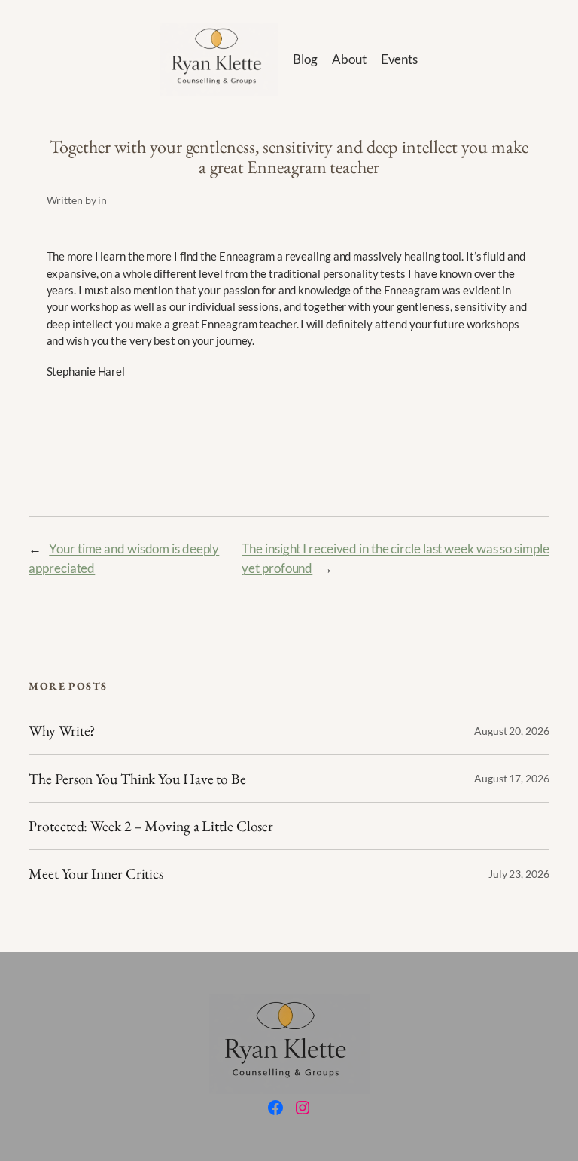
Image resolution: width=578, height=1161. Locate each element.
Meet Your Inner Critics (96, 873)
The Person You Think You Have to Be (137, 778)
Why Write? (62, 730)
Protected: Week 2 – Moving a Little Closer (151, 826)
